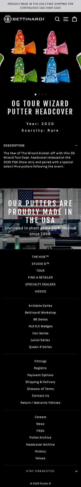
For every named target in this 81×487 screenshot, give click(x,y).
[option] (40, 6)
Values (40, 458)
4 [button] (46, 95)
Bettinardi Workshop (40, 313)
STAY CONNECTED (40, 471)
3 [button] (43, 95)
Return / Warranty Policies (40, 403)
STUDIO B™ (40, 264)
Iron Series (40, 333)
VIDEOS (40, 291)
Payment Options (40, 375)
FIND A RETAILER (40, 278)
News (40, 424)
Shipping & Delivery (41, 382)
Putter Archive (40, 438)
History (40, 451)
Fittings (40, 361)
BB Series (40, 319)
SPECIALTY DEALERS (40, 284)
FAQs (40, 431)
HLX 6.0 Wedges (41, 326)
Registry (40, 368)
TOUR (40, 271)
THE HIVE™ (40, 257)
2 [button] (39, 95)
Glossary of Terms (40, 389)
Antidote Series (40, 306)
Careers (40, 417)
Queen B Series (40, 347)
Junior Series (40, 340)
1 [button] (36, 95)
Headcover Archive (40, 445)
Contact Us (40, 396)
